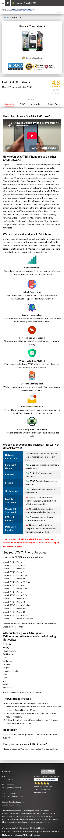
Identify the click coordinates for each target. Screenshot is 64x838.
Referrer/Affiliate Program (27, 835)
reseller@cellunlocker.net (12, 805)
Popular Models (42, 831)
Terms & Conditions (23, 831)
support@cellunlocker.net (12, 796)
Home (5, 17)
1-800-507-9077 (8, 779)
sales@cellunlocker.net (11, 788)
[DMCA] (16, 66)
